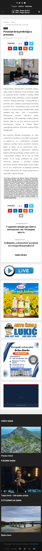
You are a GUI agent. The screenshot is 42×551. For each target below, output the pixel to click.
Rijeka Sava (6, 535)
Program (14, 6)
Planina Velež (7, 456)
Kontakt (14, 549)
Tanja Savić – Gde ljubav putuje (14, 495)
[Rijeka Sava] (21, 519)
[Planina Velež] (21, 440)
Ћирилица (28, 6)
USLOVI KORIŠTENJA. (10, 198)
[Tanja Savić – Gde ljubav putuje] (21, 479)
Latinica (21, 6)
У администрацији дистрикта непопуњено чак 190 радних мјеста (21, 229)
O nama (7, 549)
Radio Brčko (9, 38)
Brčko (5, 28)
